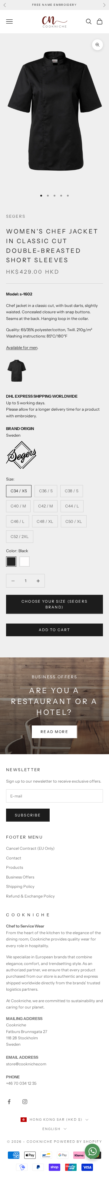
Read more (54, 731)
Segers (15, 216)
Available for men (21, 347)
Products (14, 867)
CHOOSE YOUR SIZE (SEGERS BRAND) (54, 604)
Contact (13, 857)
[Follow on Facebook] (9, 1102)
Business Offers (20, 877)
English (51, 1129)
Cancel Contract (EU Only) (30, 848)
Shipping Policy (20, 886)
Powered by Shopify (78, 1141)
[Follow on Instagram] (25, 1102)
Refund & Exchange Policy (30, 896)
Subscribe (28, 815)
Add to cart (55, 629)
